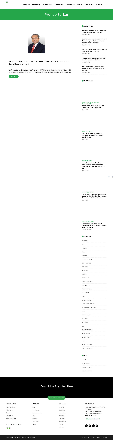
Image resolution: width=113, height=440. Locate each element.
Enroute (85, 270)
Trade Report (70, 4)
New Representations (89, 307)
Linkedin (97, 425)
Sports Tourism (87, 330)
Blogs (84, 252)
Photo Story (86, 315)
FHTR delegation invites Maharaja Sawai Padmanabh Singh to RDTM (94, 50)
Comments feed (87, 367)
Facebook (86, 425)
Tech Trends (86, 333)
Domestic (85, 160)
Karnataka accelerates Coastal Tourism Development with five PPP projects (94, 31)
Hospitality (36, 4)
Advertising (9, 410)
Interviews (59, 4)
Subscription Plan (11, 418)
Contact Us (9, 416)
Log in (84, 360)
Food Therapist (87, 281)
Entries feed (86, 363)
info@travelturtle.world (93, 419)
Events (79, 4)
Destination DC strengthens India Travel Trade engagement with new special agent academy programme (94, 41)
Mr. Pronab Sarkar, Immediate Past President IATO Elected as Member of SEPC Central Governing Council (39, 62)
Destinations (47, 4)
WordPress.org (87, 371)
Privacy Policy (102, 437)
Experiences (85, 102)
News (90, 131)
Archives (99, 4)
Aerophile (26, 4)
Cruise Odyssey (87, 259)
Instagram (93, 425)
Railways (85, 318)
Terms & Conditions (88, 437)
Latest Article (94, 102)
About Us (8, 413)
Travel (84, 341)
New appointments (88, 304)
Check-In (85, 255)
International (87, 289)
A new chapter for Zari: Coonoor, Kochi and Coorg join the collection (93, 59)
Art (83, 244)
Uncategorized (87, 348)
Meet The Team (10, 407)
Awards (84, 248)
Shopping (85, 322)
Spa (83, 326)
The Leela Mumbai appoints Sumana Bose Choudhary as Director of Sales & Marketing (93, 68)
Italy (83, 296)
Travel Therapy (86, 103)
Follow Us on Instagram (56, 397)
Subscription (89, 4)
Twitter (90, 425)
